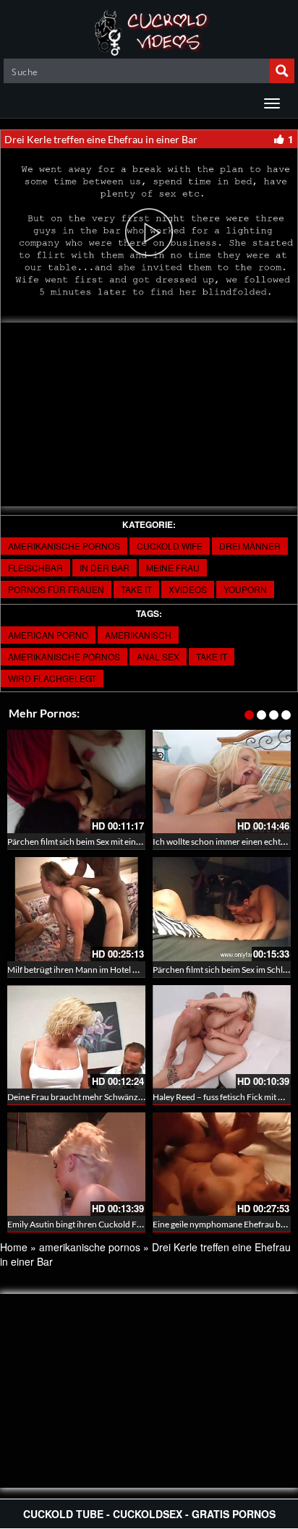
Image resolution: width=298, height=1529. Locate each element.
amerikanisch (138, 635)
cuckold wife (170, 546)
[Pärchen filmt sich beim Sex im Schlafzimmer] (222, 909)
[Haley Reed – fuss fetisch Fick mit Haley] (222, 1037)
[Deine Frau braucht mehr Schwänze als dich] (76, 1037)
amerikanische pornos (64, 546)
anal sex (158, 656)
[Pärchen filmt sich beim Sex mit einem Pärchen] (76, 781)
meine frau (173, 567)
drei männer (250, 546)
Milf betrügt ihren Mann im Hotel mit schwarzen (97, 969)
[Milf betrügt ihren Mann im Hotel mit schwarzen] (76, 909)
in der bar (104, 567)
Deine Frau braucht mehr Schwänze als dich (89, 1096)
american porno (48, 635)
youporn (245, 589)
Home (13, 1247)
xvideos (188, 589)
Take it (136, 589)
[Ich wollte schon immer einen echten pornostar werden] (222, 781)
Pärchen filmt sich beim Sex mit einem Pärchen (94, 841)
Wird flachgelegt (52, 678)
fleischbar (35, 567)
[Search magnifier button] (282, 71)
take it (211, 656)
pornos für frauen (56, 589)
